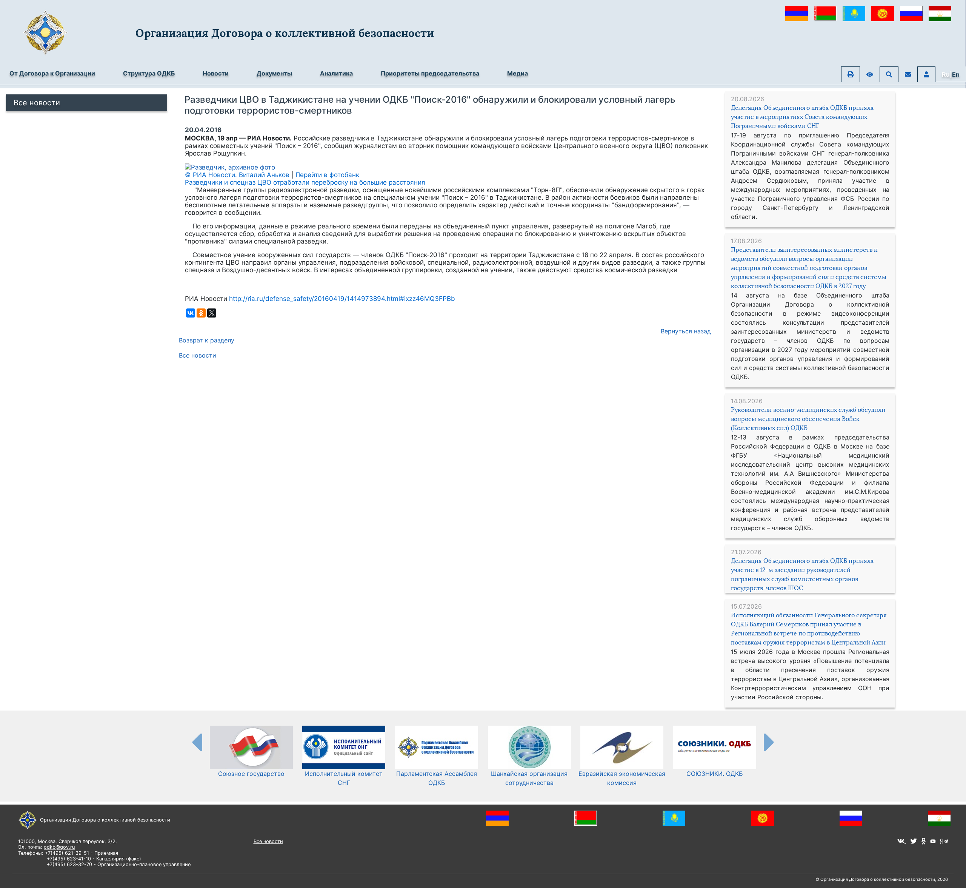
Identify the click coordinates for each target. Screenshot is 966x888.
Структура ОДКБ (149, 73)
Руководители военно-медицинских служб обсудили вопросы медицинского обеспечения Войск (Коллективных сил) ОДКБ (808, 419)
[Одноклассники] (201, 313)
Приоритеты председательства (430, 73)
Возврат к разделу (206, 340)
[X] (211, 313)
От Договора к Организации (52, 73)
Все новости (37, 102)
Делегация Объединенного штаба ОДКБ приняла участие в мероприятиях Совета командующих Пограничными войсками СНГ (802, 117)
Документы (274, 73)
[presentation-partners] (197, 742)
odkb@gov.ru (59, 847)
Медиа (517, 73)
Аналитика (336, 73)
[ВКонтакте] (190, 313)
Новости (216, 73)
